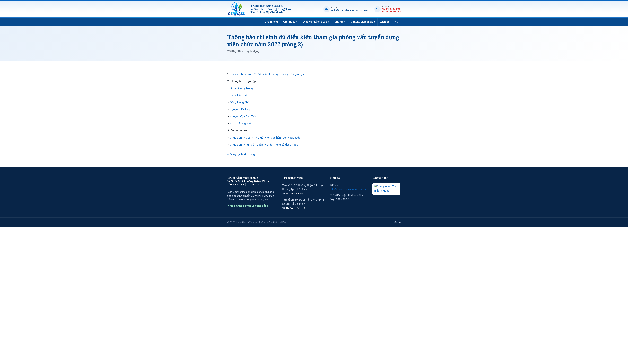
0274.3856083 (391, 11)
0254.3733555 (391, 9)
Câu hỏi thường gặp (363, 21)
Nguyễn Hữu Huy (240, 109)
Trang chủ (271, 21)
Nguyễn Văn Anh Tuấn (243, 116)
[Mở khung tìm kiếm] (396, 22)
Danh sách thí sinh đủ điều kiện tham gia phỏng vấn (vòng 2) (267, 74)
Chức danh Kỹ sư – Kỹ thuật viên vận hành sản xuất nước (265, 137)
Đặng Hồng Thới (240, 102)
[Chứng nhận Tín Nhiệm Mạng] (386, 189)
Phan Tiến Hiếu (239, 95)
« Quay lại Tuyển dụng (241, 154)
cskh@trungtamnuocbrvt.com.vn (351, 10)
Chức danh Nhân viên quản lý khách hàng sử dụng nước (264, 144)
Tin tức (338, 21)
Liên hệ (384, 21)
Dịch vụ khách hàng (315, 21)
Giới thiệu (289, 21)
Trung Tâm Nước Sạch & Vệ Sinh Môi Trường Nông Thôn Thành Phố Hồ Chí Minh (271, 9)
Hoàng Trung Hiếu (241, 123)
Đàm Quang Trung (241, 88)
